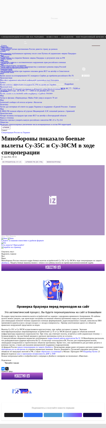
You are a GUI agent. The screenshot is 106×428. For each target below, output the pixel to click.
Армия (5, 127)
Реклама (4, 61)
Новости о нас (7, 63)
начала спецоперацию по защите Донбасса (35, 347)
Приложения (6, 48)
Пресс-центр (6, 59)
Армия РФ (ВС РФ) (34, 162)
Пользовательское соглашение (13, 66)
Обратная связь (7, 72)
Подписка (5, 50)
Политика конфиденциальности (14, 68)
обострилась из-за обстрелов (13, 349)
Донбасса (5, 263)
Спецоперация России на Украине (15, 132)
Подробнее (69, 84)
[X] (7, 368)
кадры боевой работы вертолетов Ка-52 (64, 338)
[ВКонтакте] (3, 368)
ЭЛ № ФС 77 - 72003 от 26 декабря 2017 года (35, 91)
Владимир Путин (90, 352)
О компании (6, 54)
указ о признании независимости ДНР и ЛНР (36, 354)
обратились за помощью (51, 352)
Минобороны (53, 162)
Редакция (5, 57)
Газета (4, 46)
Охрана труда (6, 70)
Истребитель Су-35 (11, 162)
